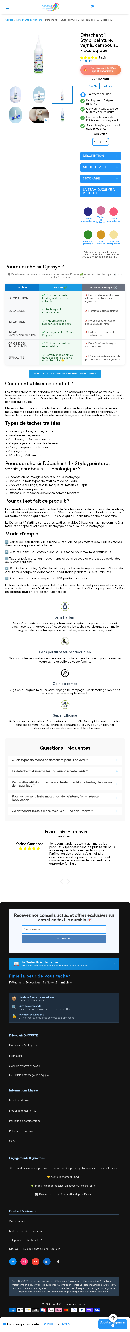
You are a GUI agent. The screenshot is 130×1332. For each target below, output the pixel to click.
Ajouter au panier (113, 1322)
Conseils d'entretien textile (25, 1066)
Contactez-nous (19, 1221)
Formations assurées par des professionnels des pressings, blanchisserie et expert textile (65, 1168)
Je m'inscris (64, 938)
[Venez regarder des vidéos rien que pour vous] (36, 1261)
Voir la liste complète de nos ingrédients (65, 373)
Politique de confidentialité (25, 1121)
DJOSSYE (57, 1304)
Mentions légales (19, 1101)
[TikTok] (59, 1261)
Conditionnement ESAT (65, 1177)
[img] (29, 848)
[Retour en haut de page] (113, 1318)
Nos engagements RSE (23, 1111)
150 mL (93, 86)
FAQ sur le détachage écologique (29, 1075)
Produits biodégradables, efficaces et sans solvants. (65, 1186)
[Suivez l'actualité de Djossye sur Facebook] (13, 1261)
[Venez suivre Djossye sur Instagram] (24, 1261)
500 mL (108, 86)
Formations (16, 1056)
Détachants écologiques (23, 1046)
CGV (12, 1141)
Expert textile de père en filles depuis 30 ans (65, 1195)
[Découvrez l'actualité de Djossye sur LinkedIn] (47, 1261)
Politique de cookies (21, 1131)
